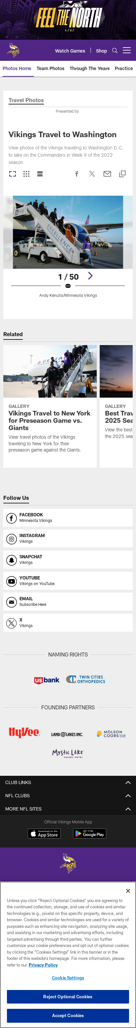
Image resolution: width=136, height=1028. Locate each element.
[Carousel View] (12, 174)
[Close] (128, 891)
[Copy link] (122, 174)
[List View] (40, 174)
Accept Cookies (68, 1015)
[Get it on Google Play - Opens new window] (90, 837)
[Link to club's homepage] (13, 47)
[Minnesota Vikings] (68, 864)
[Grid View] (26, 174)
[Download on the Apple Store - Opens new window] (44, 834)
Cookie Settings (68, 977)
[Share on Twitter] (92, 177)
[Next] (90, 276)
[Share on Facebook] (77, 177)
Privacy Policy (43, 965)
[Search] (115, 50)
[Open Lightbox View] (68, 251)
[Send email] (107, 177)
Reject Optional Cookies (67, 996)
